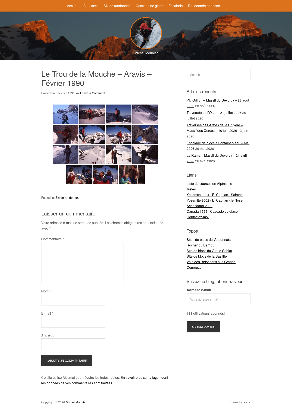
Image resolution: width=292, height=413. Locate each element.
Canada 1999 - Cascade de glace (212, 211)
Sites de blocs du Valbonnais (209, 239)
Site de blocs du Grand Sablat (209, 250)
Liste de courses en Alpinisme (209, 183)
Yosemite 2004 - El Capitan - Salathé (215, 194)
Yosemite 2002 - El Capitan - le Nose (215, 200)
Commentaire (52, 238)
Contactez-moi (198, 216)
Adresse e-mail (199, 289)
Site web (48, 335)
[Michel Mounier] (146, 47)
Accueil (72, 5)
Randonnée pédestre (204, 5)
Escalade (175, 5)
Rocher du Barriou (200, 245)
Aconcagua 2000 (199, 205)
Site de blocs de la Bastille (207, 256)
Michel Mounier (76, 402)
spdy (246, 402)
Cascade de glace (149, 5)
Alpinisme (91, 5)
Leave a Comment (92, 93)
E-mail (47, 313)
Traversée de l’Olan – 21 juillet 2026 (214, 112)
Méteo (191, 189)
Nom (46, 291)
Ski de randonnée (117, 5)
